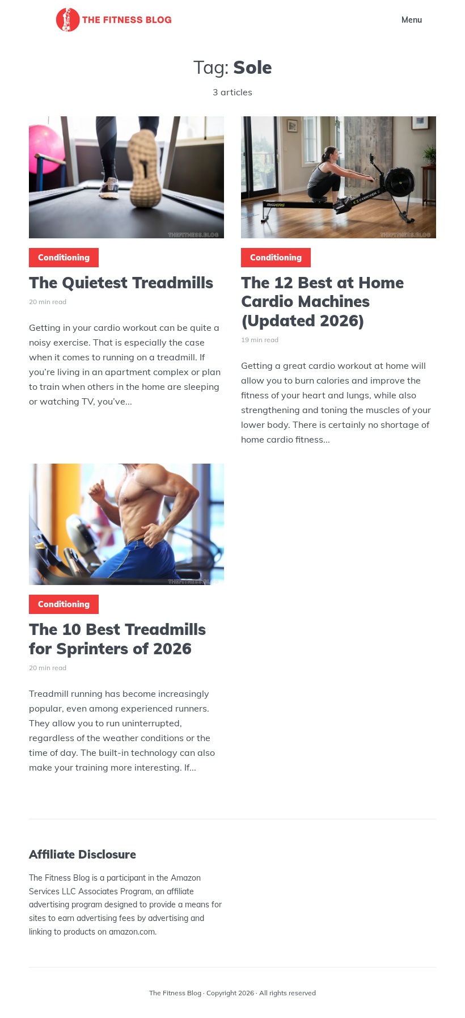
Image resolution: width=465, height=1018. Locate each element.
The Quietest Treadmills (121, 282)
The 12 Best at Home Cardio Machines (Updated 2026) (322, 301)
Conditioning (64, 258)
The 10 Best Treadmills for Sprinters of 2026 (117, 639)
